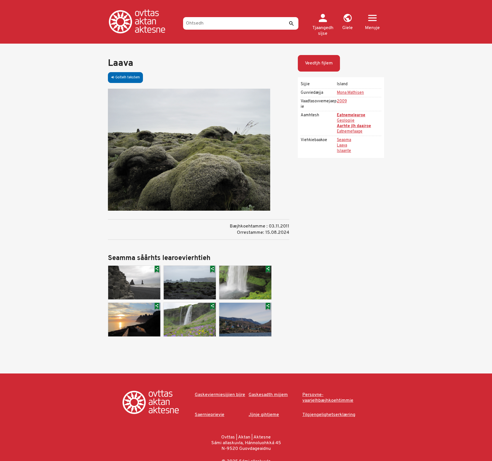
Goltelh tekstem (125, 77)
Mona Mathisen (350, 93)
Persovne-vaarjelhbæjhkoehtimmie (327, 397)
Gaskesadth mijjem (268, 395)
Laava (342, 145)
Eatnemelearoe (351, 115)
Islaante (344, 151)
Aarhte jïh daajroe (354, 126)
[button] (347, 22)
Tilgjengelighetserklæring (328, 415)
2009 (342, 101)
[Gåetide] (143, 21)
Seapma (344, 140)
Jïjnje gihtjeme (264, 415)
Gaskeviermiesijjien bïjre (220, 395)
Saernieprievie (209, 415)
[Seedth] (291, 23)
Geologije (345, 120)
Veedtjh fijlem (319, 63)
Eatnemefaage (349, 131)
